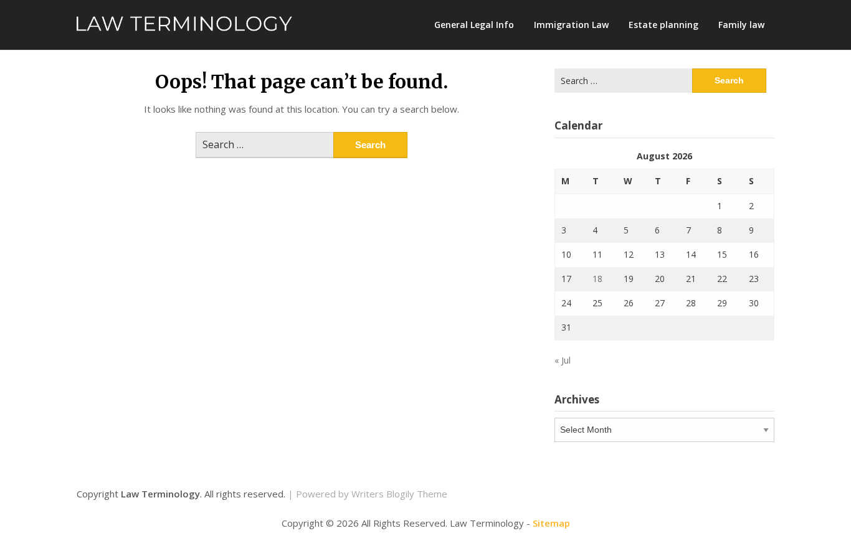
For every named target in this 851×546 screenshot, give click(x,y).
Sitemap (551, 523)
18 (597, 279)
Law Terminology (160, 493)
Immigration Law (571, 25)
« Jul (562, 360)
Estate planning (663, 25)
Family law (741, 25)
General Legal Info (474, 25)
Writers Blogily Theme (399, 493)
